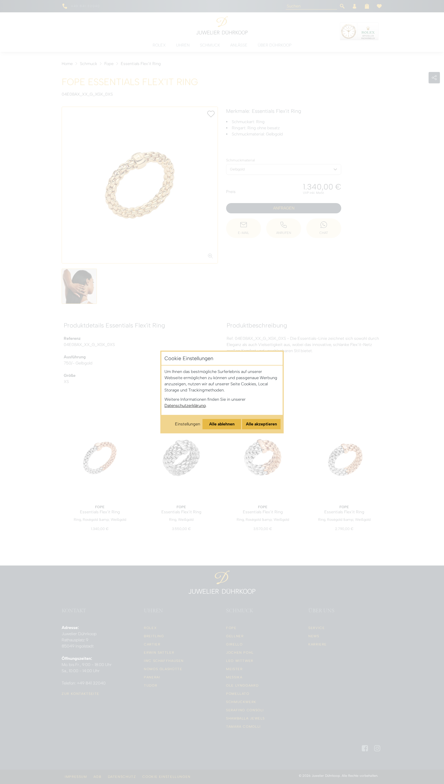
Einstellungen (187, 424)
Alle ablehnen (222, 424)
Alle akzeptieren (261, 424)
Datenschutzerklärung (185, 405)
